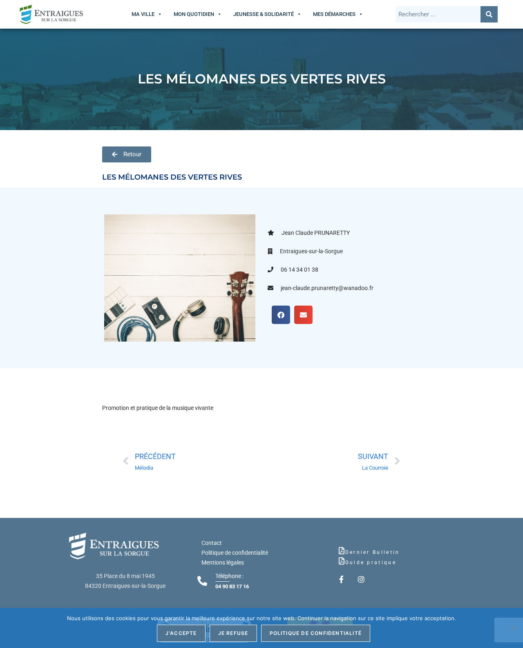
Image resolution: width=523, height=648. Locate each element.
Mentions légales (222, 562)
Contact (211, 543)
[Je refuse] (513, 628)
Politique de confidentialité (234, 552)
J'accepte (181, 633)
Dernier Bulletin (372, 552)
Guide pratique (370, 562)
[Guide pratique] (341, 561)
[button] (281, 315)
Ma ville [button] (143, 14)
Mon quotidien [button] (194, 14)
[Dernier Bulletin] (341, 550)
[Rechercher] (489, 14)
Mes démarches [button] (334, 14)
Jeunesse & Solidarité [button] (263, 14)
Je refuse (233, 633)
